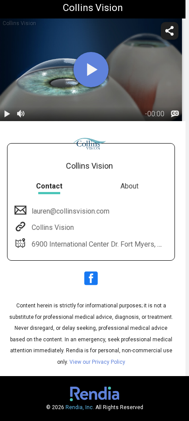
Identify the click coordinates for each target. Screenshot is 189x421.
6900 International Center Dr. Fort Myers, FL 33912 (109, 244)
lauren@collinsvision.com (70, 211)
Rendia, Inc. (79, 407)
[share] (169, 31)
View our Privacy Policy (97, 362)
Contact (49, 186)
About (129, 186)
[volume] (21, 114)
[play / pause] (7, 114)
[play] (91, 69)
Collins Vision (53, 227)
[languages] (175, 114)
